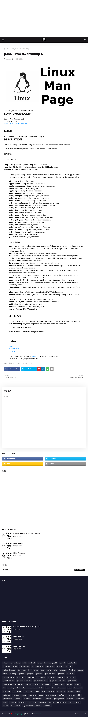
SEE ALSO (12, 351)
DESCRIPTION (14, 349)
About (84, 714)
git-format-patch (8, 677)
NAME (11, 346)
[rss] (22, 464)
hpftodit (55, 684)
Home (77, 714)
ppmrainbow (37, 699)
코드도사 (8, 59)
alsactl (5, 663)
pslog (5, 702)
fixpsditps (63, 670)
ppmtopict (48, 699)
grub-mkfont (72, 681)
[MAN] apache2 (18, 543)
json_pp (77, 684)
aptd (24, 663)
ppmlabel (18, 699)
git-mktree (41, 677)
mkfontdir (6, 695)
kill (4, 688)
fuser (5, 674)
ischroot (69, 684)
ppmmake (27, 699)
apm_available (15, 663)
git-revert (61, 677)
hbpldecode (19, 684)
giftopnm (30, 674)
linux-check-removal (58, 688)
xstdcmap (47, 706)
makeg (37, 691)
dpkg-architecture (9, 670)
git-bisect (39, 674)
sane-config (23, 702)
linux (18, 363)
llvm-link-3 (6, 691)
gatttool (21, 674)
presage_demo (59, 699)
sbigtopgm (33, 702)
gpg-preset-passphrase (57, 681)
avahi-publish (52, 663)
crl (32, 666)
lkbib (69, 688)
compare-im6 (24, 666)
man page (10, 49)
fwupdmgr (13, 674)
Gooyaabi (38, 714)
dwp (42, 670)
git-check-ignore (50, 674)
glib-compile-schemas (24, 681)
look (25, 691)
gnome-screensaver (40, 681)
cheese (15, 666)
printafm (70, 699)
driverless (35, 670)
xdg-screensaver (28, 706)
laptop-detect (32, 688)
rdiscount (13, 702)
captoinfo (6, 666)
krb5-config (21, 688)
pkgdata (72, 695)
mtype (41, 695)
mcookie (71, 691)
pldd (79, 695)
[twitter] (65, 459)
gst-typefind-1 (7, 684)
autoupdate (42, 663)
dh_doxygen (50, 666)
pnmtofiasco (7, 699)
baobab (62, 663)
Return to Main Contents (17, 124)
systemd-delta (61, 702)
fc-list (55, 670)
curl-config (39, 666)
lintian (41, 688)
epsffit (49, 670)
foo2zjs (80, 670)
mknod (24, 695)
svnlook (51, 702)
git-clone (61, 674)
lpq (31, 691)
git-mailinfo (32, 677)
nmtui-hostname (51, 695)
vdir (12, 706)
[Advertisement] (44, 18)
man (22, 363)
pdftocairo (62, 695)
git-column (70, 674)
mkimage (16, 695)
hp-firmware (46, 684)
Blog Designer (19, 714)
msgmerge (32, 695)
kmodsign (11, 688)
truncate (77, 702)
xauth (18, 706)
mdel (78, 691)
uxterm (5, 706)
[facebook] (22, 459)
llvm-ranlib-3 (17, 691)
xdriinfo (38, 706)
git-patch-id (51, 677)
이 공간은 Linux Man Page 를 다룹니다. (26, 533)
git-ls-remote (21, 677)
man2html (35, 356)
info (62, 684)
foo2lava (72, 670)
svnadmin (42, 702)
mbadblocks (61, 691)
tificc (70, 702)
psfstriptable (80, 699)
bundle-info (72, 663)
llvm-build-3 (78, 688)
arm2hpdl (32, 663)
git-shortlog (71, 677)
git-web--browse (8, 681)
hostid (37, 684)
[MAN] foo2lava (19, 553)
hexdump (29, 684)
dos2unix (69, 666)
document (12, 363)
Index (6, 124)
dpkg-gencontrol (23, 670)
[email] (65, 464)
